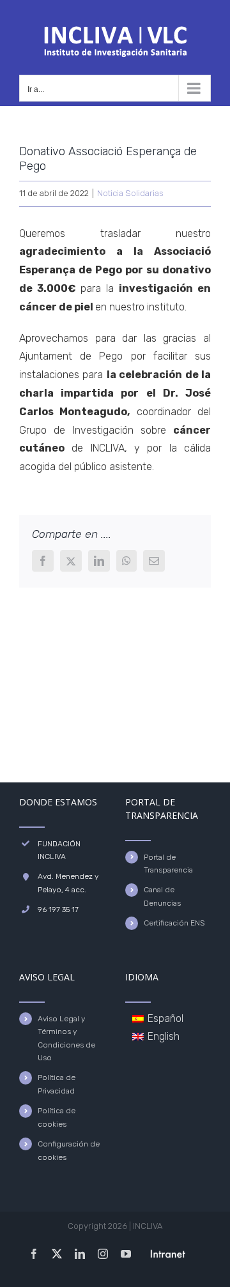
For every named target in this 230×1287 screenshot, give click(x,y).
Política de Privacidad (56, 1084)
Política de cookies (56, 1117)
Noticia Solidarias (130, 193)
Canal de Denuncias (162, 896)
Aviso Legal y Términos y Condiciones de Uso (66, 1038)
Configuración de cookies (69, 1150)
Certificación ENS (174, 922)
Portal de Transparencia (168, 863)
